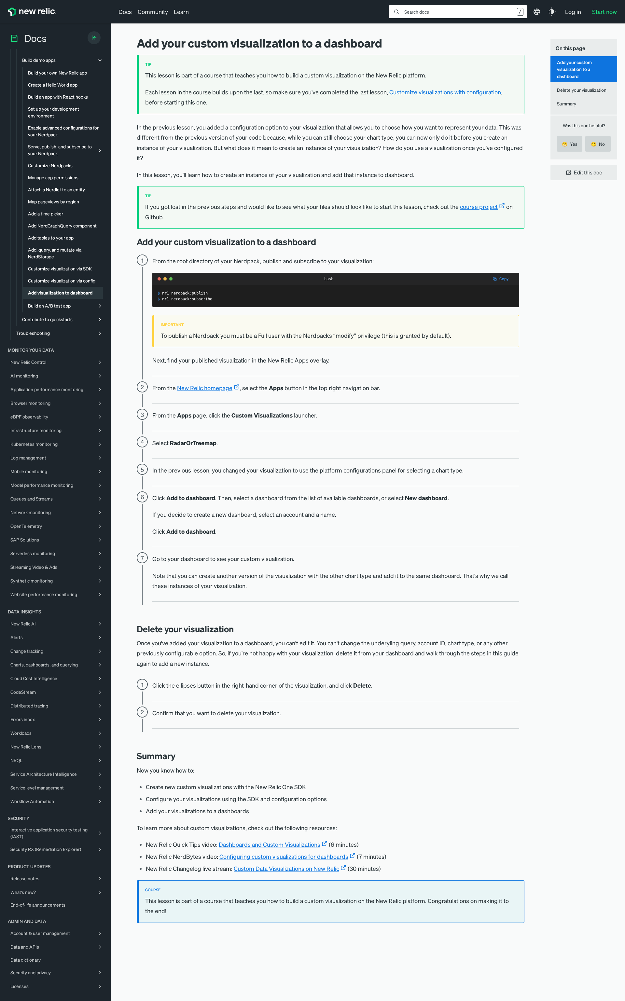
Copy (503, 278)
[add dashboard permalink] (321, 242)
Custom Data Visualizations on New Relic (286, 868)
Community (153, 11)
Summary (566, 103)
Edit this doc (588, 172)
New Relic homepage (204, 387)
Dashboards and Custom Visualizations (269, 844)
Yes (569, 144)
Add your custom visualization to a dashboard (574, 69)
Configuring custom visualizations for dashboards (283, 856)
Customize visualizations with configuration (445, 92)
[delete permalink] (238, 629)
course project (479, 206)
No (598, 144)
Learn (181, 11)
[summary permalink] (180, 756)
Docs (125, 11)
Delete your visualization (581, 90)
